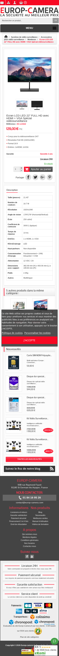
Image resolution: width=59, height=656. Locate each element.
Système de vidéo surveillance (24, 37)
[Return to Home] (7, 37)
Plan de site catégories (29, 637)
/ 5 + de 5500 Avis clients (45, 648)
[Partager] (28, 177)
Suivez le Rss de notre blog (22, 468)
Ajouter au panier (41, 169)
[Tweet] (35, 177)
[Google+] (42, 177)
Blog (40, 512)
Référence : (11, 124)
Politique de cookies (12, 332)
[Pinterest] (50, 177)
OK (55, 20)
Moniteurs (32, 39)
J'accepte (29, 340)
